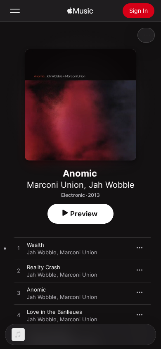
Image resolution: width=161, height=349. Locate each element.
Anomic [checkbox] (36, 289)
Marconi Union (55, 185)
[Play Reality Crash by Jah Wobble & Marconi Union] (18, 271)
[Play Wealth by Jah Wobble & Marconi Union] (18, 248)
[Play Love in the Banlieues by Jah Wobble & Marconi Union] (18, 315)
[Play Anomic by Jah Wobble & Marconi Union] (18, 293)
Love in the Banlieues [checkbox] (54, 311)
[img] (80, 10)
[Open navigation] (15, 11)
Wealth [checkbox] (35, 244)
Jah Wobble (112, 185)
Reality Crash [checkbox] (43, 267)
